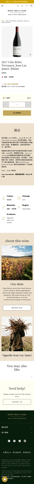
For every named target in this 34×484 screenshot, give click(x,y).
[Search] (17, 6)
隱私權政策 (17, 452)
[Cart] (30, 6)
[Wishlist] (27, 6)
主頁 (3, 21)
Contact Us (17, 402)
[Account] (22, 6)
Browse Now (17, 308)
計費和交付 (7, 452)
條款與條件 (27, 452)
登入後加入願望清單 (11, 84)
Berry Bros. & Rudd (17, 11)
